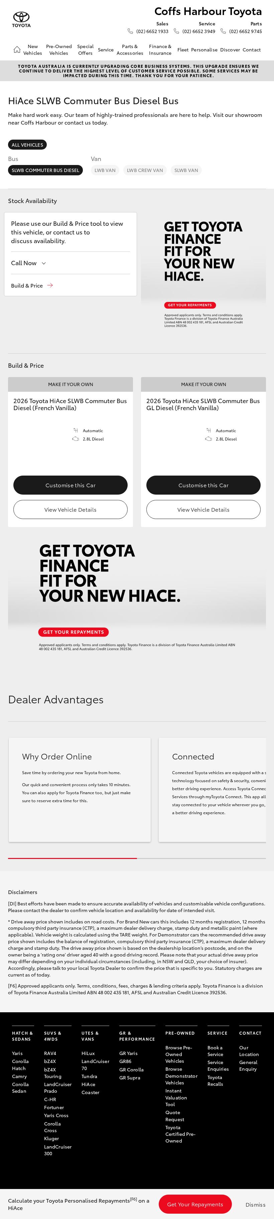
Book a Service (216, 1050)
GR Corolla (131, 1069)
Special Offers (85, 49)
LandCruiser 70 (95, 1064)
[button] (32, 285)
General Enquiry (248, 1065)
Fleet (183, 49)
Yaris (17, 1053)
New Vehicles (32, 49)
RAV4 (50, 1053)
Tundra (89, 1076)
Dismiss (256, 1204)
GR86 (125, 1061)
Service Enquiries (218, 1065)
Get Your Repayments (195, 1204)
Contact (252, 49)
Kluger (51, 1138)
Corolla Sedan (20, 1087)
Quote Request (174, 1115)
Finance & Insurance (160, 49)
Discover (230, 49)
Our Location (249, 1050)
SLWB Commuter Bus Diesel (45, 170)
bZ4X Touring (52, 1072)
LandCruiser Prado (58, 1087)
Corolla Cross (52, 1127)
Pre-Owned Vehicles (59, 49)
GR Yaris (128, 1053)
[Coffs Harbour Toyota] (21, 19)
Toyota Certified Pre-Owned (180, 1134)
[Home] (17, 49)
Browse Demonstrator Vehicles (181, 1075)
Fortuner (54, 1107)
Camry (19, 1076)
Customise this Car (70, 485)
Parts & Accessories (130, 49)
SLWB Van (186, 170)
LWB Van (105, 170)
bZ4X (50, 1061)
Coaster (90, 1092)
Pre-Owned (180, 1033)
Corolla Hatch (20, 1064)
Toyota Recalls (216, 1080)
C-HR (50, 1099)
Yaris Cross (56, 1115)
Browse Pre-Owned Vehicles (178, 1054)
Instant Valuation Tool (176, 1097)
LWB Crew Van (145, 170)
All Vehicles (27, 144)
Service (106, 49)
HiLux (88, 1053)
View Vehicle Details (70, 509)
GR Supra (129, 1077)
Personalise (204, 49)
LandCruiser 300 (58, 1150)
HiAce (88, 1084)
